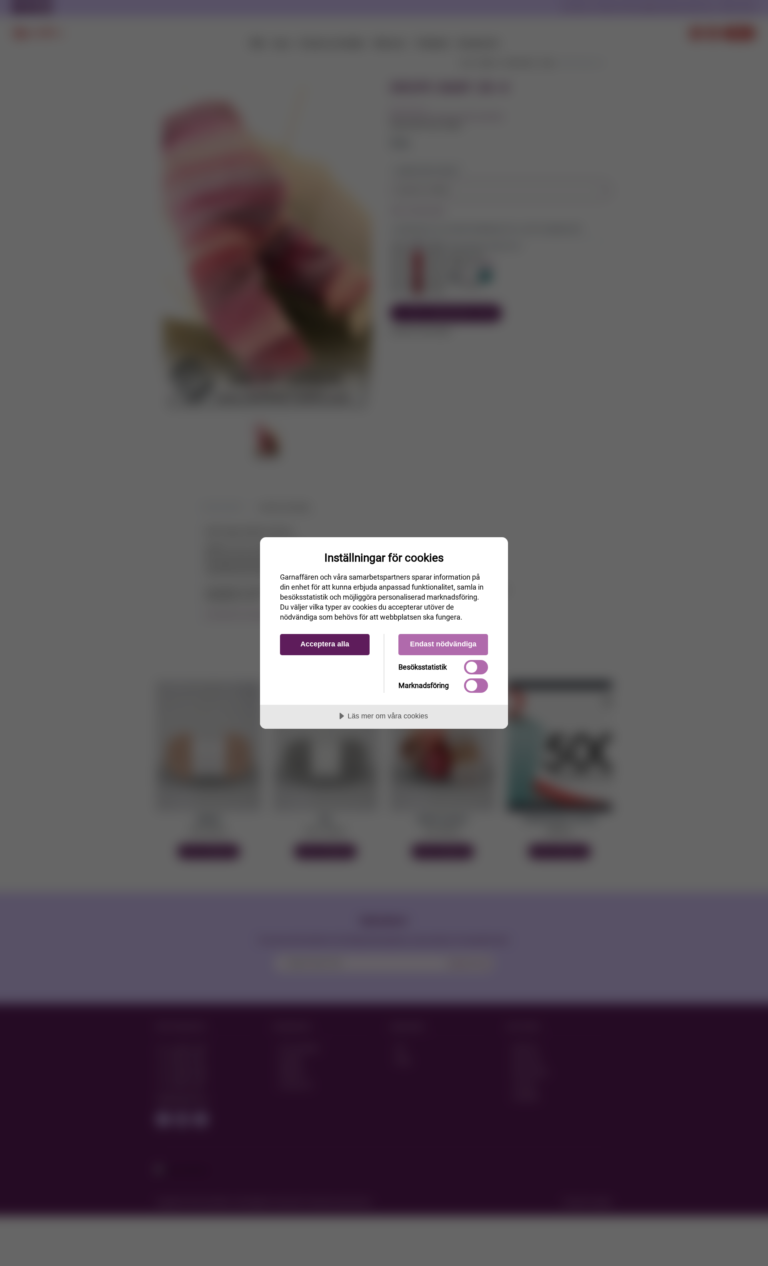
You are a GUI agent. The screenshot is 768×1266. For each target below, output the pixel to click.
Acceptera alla (324, 644)
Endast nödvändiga (443, 644)
